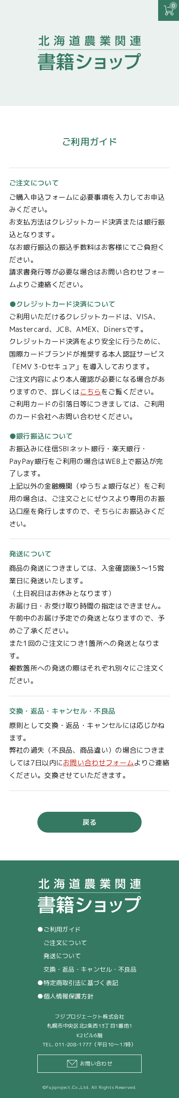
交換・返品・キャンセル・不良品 (90, 969)
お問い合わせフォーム (98, 762)
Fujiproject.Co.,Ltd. (68, 1087)
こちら (90, 392)
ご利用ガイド (62, 929)
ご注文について (65, 943)
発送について (62, 956)
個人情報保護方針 (68, 996)
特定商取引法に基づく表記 (80, 983)
